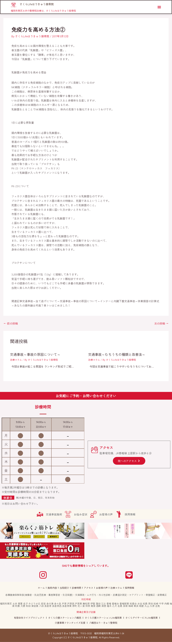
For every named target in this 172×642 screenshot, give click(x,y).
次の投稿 (161, 323)
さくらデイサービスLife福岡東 (141, 617)
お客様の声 (102, 587)
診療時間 (76, 587)
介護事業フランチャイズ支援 (70, 622)
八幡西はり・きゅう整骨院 (103, 622)
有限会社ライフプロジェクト (29, 617)
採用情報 (129, 587)
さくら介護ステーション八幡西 (64, 617)
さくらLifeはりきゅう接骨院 (37, 4)
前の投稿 (11, 323)
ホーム (41, 587)
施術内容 (52, 587)
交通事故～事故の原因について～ (35, 354)
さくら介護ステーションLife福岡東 (103, 617)
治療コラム (16, 359)
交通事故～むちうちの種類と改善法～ (116, 354)
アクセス (88, 587)
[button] (159, 7)
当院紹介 (64, 587)
